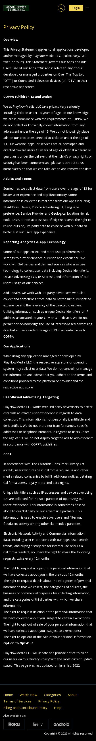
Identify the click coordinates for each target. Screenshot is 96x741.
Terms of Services (17, 701)
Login (76, 8)
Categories (52, 694)
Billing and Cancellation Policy (25, 707)
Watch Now (28, 694)
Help (57, 707)
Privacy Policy (48, 701)
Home (8, 694)
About (72, 694)
